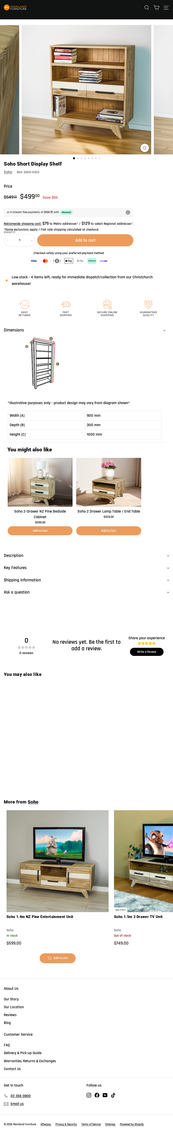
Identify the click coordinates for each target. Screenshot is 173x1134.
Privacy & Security (66, 1124)
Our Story (11, 999)
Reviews (10, 1014)
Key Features (15, 568)
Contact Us (12, 1068)
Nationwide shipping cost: (22, 223)
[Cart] (156, 7)
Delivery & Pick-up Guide (22, 1053)
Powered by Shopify (132, 1124)
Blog (7, 1022)
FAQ (7, 1045)
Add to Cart (40, 531)
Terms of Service (91, 1124)
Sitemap (110, 1124)
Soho (8, 172)
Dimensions (14, 330)
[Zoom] (145, 148)
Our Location (14, 1007)
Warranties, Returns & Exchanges (30, 1061)
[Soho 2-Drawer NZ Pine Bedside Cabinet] (40, 482)
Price (8, 186)
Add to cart (34, 780)
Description (13, 555)
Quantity (9, 232)
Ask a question (17, 592)
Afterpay (46, 1124)
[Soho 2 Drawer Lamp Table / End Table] (108, 482)
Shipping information (22, 580)
